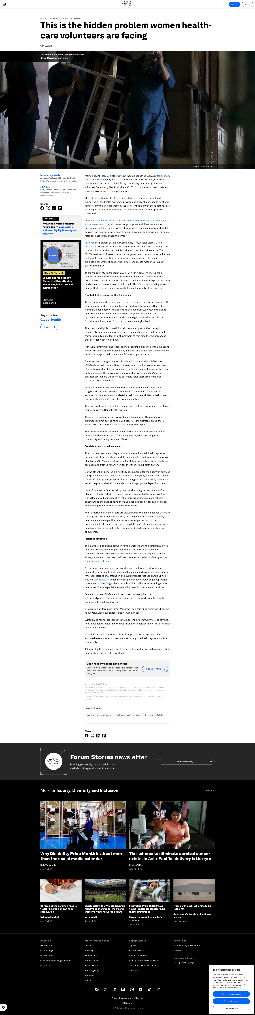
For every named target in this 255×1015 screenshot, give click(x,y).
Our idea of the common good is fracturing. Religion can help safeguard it (58, 909)
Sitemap (127, 1003)
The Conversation (54, 58)
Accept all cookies (231, 1001)
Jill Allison (45, 187)
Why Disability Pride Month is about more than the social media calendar (82, 856)
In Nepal (89, 242)
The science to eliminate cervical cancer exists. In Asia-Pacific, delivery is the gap (170, 856)
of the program (155, 288)
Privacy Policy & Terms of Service (127, 998)
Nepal (88, 179)
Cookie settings (231, 1008)
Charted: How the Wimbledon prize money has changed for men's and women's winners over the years (105, 909)
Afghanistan (162, 175)
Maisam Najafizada (50, 175)
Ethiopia (101, 179)
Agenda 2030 (101, 579)
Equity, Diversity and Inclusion (61, 18)
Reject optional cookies (231, 994)
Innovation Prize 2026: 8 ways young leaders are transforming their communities (147, 909)
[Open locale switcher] (3, 1007)
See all (210, 790)
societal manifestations (98, 561)
